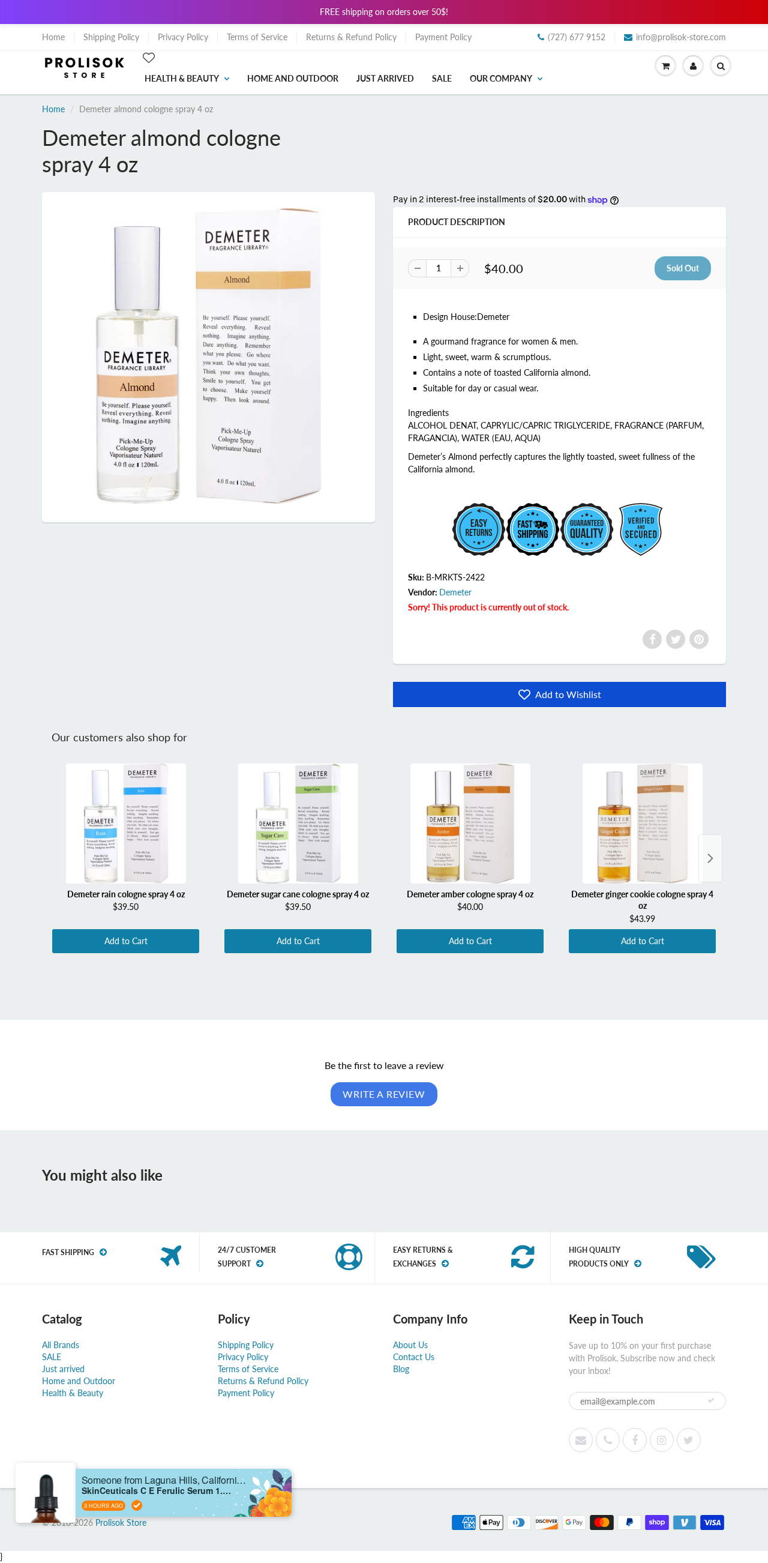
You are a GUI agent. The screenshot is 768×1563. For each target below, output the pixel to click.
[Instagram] (662, 1440)
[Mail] (581, 1440)
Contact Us (413, 1357)
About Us (410, 1345)
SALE (442, 78)
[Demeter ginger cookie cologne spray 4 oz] (642, 823)
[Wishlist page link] (149, 58)
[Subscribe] (711, 1400)
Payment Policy (443, 37)
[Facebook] (652, 639)
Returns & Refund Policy (351, 37)
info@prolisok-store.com (681, 37)
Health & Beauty (182, 78)
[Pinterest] (699, 639)
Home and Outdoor (292, 78)
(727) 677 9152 (576, 37)
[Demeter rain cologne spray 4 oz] (125, 823)
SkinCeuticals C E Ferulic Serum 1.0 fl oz (157, 1491)
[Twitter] (675, 639)
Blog (401, 1369)
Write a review (384, 1094)
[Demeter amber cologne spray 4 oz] (470, 823)
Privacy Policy (183, 37)
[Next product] (710, 858)
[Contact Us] (608, 1440)
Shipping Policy (111, 37)
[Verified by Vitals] (136, 1505)
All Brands (60, 1345)
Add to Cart (126, 941)
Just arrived (385, 78)
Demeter (455, 592)
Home (53, 37)
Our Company (501, 78)
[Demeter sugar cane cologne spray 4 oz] (297, 823)
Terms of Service (257, 37)
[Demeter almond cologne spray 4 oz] (208, 355)
